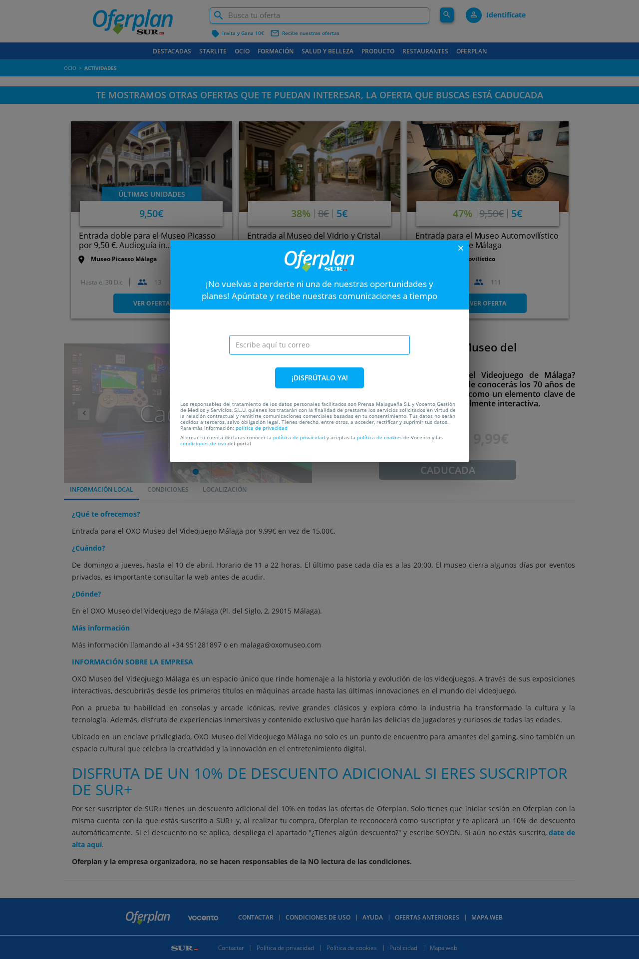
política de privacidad (262, 427)
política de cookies (379, 437)
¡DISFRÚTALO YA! (320, 377)
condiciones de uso (203, 443)
